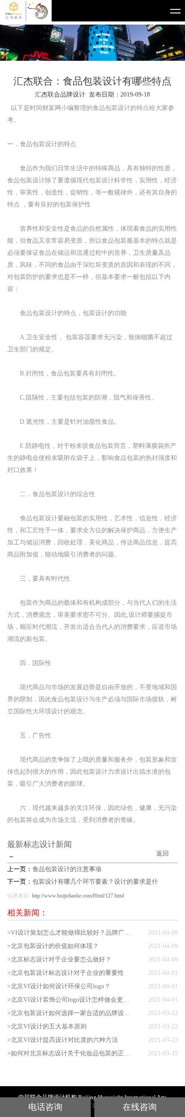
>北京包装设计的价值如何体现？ (53, 946)
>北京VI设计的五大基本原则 (47, 1026)
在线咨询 (140, 1107)
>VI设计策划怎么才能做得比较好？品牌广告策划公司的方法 (71, 932)
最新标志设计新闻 (39, 844)
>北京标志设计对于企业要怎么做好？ (59, 959)
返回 (162, 853)
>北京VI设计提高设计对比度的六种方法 (62, 1040)
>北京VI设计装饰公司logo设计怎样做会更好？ (71, 999)
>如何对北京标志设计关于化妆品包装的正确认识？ (71, 1053)
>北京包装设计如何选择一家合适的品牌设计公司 (71, 1013)
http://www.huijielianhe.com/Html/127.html (78, 896)
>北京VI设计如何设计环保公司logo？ (58, 986)
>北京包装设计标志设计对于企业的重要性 (65, 972)
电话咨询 (45, 1107)
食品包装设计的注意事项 (66, 869)
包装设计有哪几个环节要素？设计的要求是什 (95, 881)
